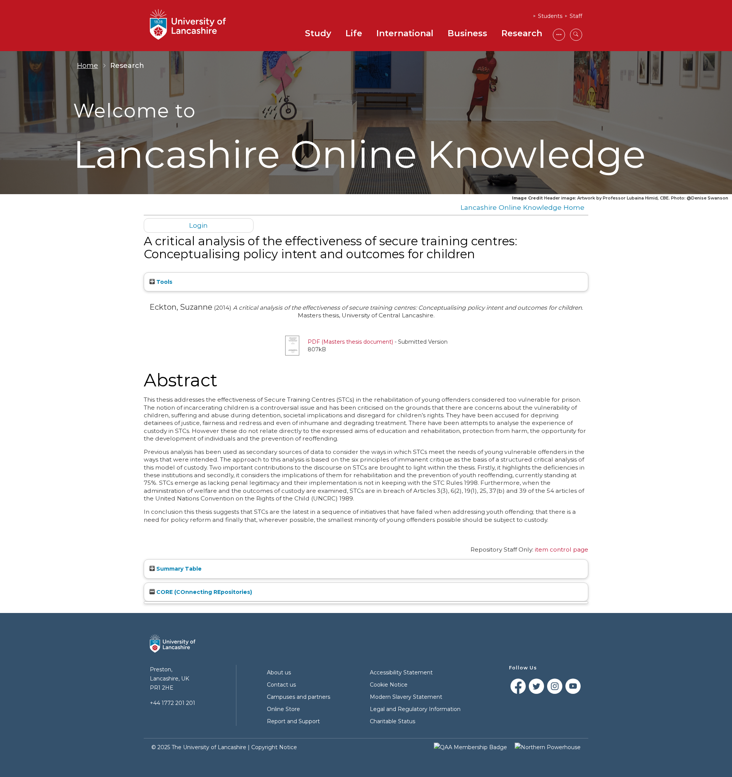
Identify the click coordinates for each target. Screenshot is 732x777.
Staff (576, 16)
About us (279, 672)
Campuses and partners (298, 696)
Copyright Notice (274, 747)
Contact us (281, 684)
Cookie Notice (389, 684)
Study (318, 33)
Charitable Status (392, 721)
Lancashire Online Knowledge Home (522, 207)
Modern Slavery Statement (406, 696)
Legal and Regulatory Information (415, 709)
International (404, 33)
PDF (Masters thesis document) (350, 341)
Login (198, 225)
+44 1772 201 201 (172, 703)
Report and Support (293, 721)
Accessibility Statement (401, 672)
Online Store (283, 709)
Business (467, 33)
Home (87, 65)
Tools (163, 281)
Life (353, 33)
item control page (561, 549)
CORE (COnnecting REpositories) (203, 592)
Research (521, 33)
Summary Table (178, 568)
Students (550, 16)
